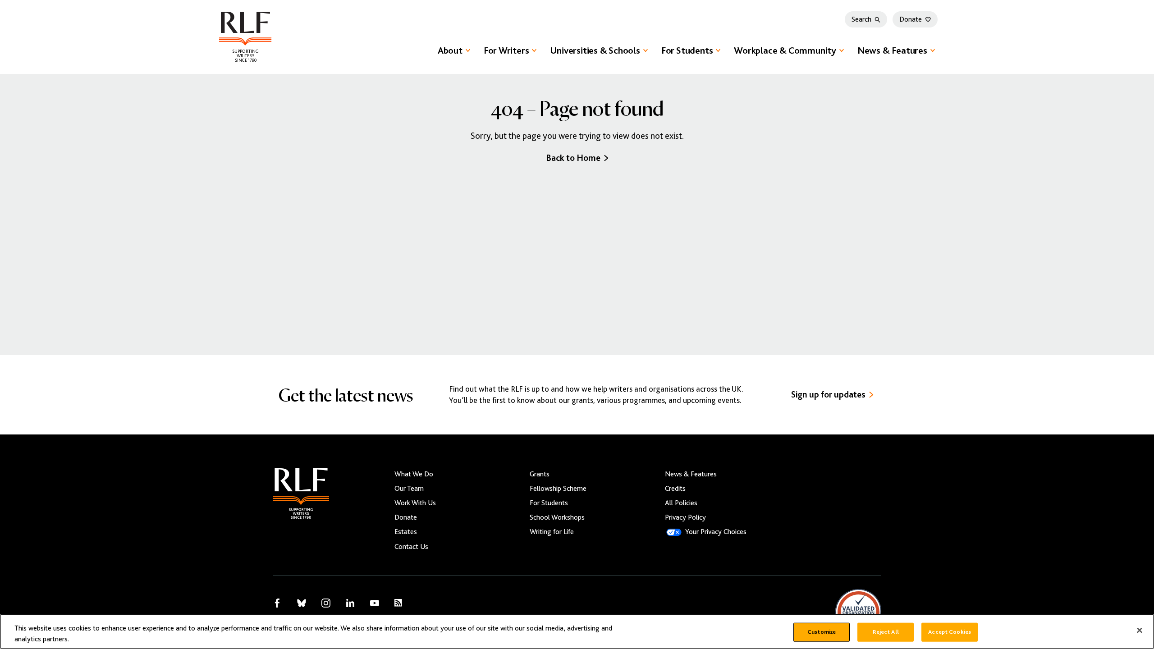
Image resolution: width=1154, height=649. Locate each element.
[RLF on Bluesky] (301, 603)
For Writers (506, 50)
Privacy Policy (685, 517)
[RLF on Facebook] (277, 603)
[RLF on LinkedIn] (350, 603)
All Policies (681, 502)
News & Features (892, 50)
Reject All (886, 631)
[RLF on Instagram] (325, 603)
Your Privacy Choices (715, 531)
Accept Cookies (949, 631)
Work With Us (415, 502)
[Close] (1139, 630)
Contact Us (411, 546)
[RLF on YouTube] (374, 603)
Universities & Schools (595, 50)
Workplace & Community (785, 50)
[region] (577, 631)
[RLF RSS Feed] (398, 603)
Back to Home (573, 158)
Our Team (409, 488)
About (450, 50)
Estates (405, 531)
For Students (687, 50)
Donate (910, 19)
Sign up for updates (828, 394)
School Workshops (557, 517)
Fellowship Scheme (558, 488)
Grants (540, 474)
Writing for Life (552, 531)
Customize (821, 631)
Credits (675, 488)
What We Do (413, 474)
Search (861, 19)
